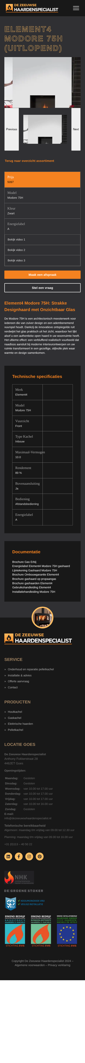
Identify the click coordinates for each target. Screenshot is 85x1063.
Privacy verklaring (59, 965)
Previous (11, 129)
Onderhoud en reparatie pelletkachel (31, 669)
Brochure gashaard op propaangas (34, 579)
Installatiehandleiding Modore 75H (33, 591)
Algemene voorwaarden (30, 965)
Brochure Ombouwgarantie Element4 (35, 574)
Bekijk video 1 (16, 239)
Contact (13, 687)
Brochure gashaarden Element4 (32, 583)
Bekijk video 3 (16, 260)
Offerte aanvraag (18, 681)
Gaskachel (14, 717)
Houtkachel (15, 711)
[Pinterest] (40, 856)
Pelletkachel (15, 729)
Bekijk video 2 (16, 250)
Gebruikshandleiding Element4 (31, 587)
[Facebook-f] (19, 856)
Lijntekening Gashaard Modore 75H (34, 570)
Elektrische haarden (20, 723)
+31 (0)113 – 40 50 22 (18, 844)
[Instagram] (29, 856)
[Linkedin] (8, 856)
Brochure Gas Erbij (24, 562)
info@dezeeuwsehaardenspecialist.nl (27, 818)
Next (76, 129)
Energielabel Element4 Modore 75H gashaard (41, 566)
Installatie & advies (20, 675)
